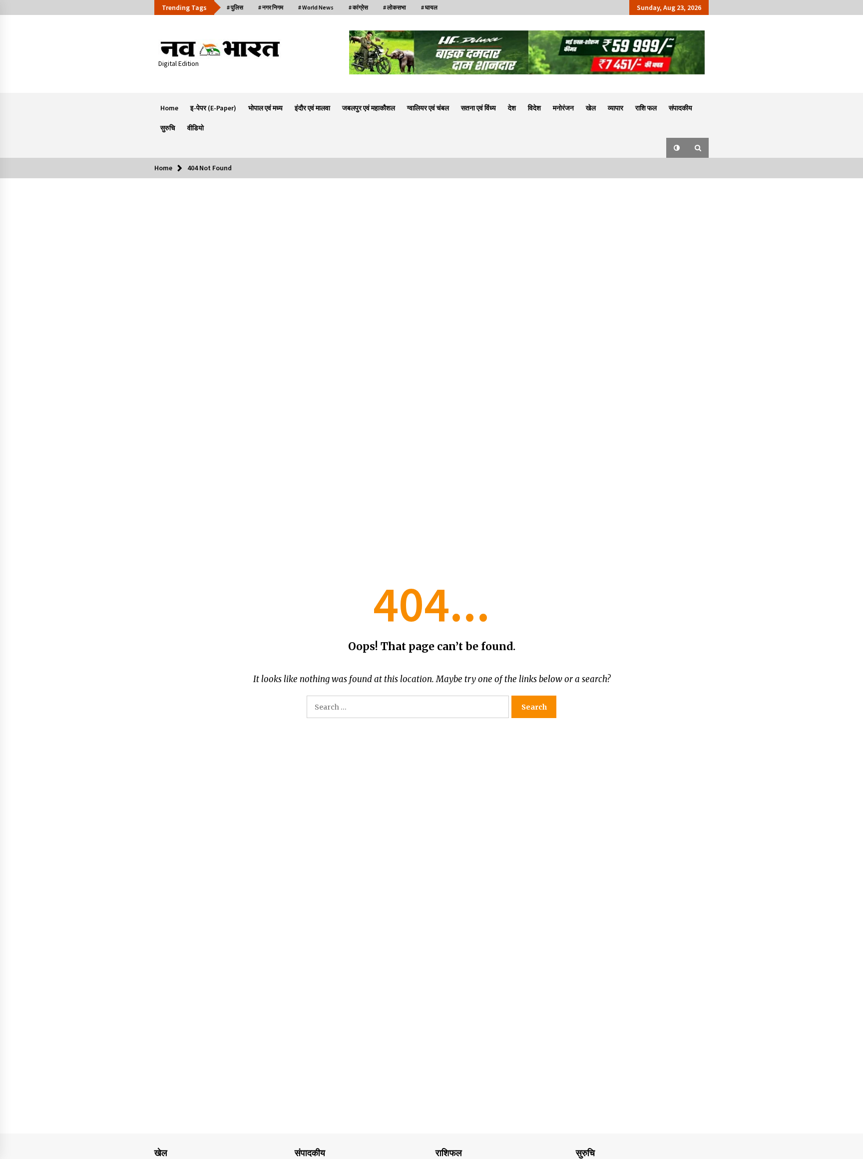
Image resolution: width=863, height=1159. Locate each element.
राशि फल (646, 107)
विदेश (534, 107)
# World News (316, 7)
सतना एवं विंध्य (478, 107)
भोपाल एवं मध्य (265, 107)
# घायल (429, 7)
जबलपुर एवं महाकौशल (368, 107)
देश (512, 107)
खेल (591, 107)
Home (169, 107)
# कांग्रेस (358, 7)
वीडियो (195, 127)
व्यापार (615, 107)
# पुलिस (235, 7)
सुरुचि (167, 127)
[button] (676, 148)
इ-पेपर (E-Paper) (213, 107)
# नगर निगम (270, 7)
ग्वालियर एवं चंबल (428, 107)
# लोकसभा (394, 7)
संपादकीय (680, 107)
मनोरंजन (563, 107)
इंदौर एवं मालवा (312, 107)
